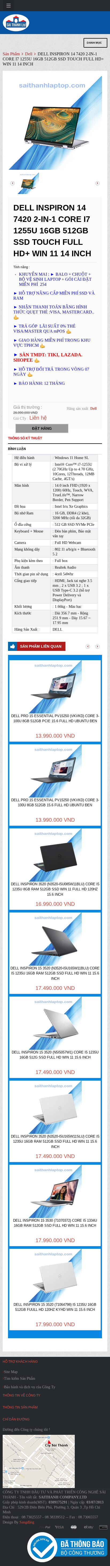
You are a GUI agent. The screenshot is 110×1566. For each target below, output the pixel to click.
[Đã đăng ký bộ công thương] (67, 1547)
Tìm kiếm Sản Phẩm (19, 1379)
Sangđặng (26, 1522)
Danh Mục (94, 42)
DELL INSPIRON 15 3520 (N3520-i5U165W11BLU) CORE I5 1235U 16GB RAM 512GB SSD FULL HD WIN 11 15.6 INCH (55, 973)
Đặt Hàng (42, 428)
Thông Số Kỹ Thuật (25, 438)
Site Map (11, 1372)
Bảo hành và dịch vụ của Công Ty (29, 1387)
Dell (29, 54)
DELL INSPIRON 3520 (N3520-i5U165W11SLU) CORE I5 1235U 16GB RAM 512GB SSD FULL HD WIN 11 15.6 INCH (55, 1141)
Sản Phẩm (11, 54)
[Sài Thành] (16, 22)
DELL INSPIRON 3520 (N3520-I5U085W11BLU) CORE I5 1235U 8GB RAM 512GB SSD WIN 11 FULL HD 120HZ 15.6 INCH (55, 889)
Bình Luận (17, 449)
